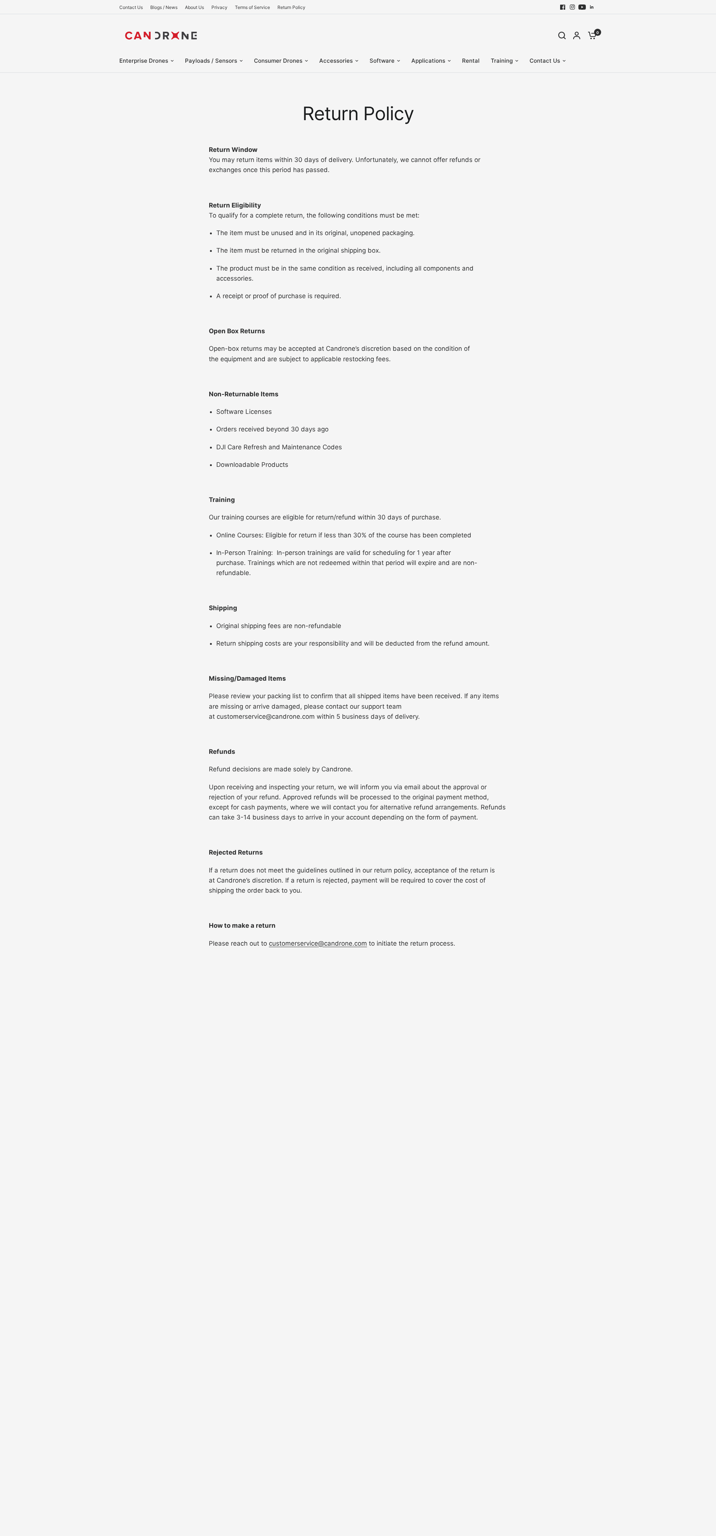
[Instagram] (572, 7)
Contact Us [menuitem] (545, 60)
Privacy (219, 7)
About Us (194, 7)
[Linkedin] (592, 7)
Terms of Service (252, 7)
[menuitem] (133, 7)
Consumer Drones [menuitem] (278, 60)
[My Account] (576, 35)
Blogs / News (164, 7)
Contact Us (131, 7)
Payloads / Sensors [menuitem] (211, 60)
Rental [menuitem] (471, 60)
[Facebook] (563, 7)
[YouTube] (582, 7)
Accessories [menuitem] (336, 60)
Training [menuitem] (502, 60)
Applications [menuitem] (428, 60)
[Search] (562, 35)
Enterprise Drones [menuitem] (143, 60)
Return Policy (291, 7)
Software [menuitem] (382, 60)
